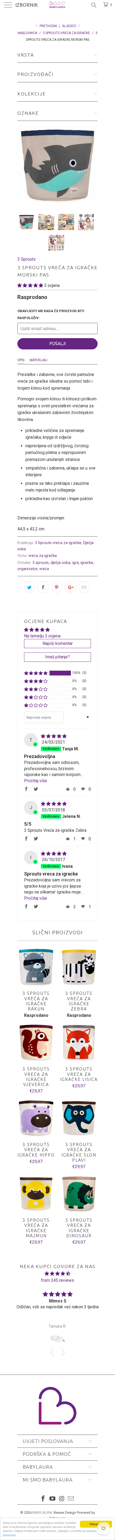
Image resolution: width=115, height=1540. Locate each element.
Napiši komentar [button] (58, 643)
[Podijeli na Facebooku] (43, 587)
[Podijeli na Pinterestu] (56, 587)
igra (75, 562)
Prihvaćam (96, 1524)
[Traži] (93, 5)
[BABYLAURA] (57, 5)
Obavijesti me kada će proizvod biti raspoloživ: (50, 314)
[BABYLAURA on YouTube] (53, 1499)
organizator (27, 569)
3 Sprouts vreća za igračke (58, 543)
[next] (92, 165)
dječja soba (60, 562)
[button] (30, 285)
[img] (54, 736)
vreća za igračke (42, 555)
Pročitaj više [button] (35, 780)
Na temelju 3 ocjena (42, 635)
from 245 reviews (57, 1280)
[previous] (22, 165)
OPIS (20, 360)
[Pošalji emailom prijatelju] (84, 587)
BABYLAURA (42, 1513)
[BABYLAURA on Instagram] (62, 1499)
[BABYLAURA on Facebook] (43, 1499)
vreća (44, 569)
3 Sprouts (26, 259)
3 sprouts (40, 562)
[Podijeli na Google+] (70, 587)
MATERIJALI (38, 360)
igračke (86, 562)
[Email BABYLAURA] (71, 1499)
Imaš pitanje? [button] (57, 656)
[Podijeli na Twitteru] (29, 587)
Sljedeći (69, 26)
